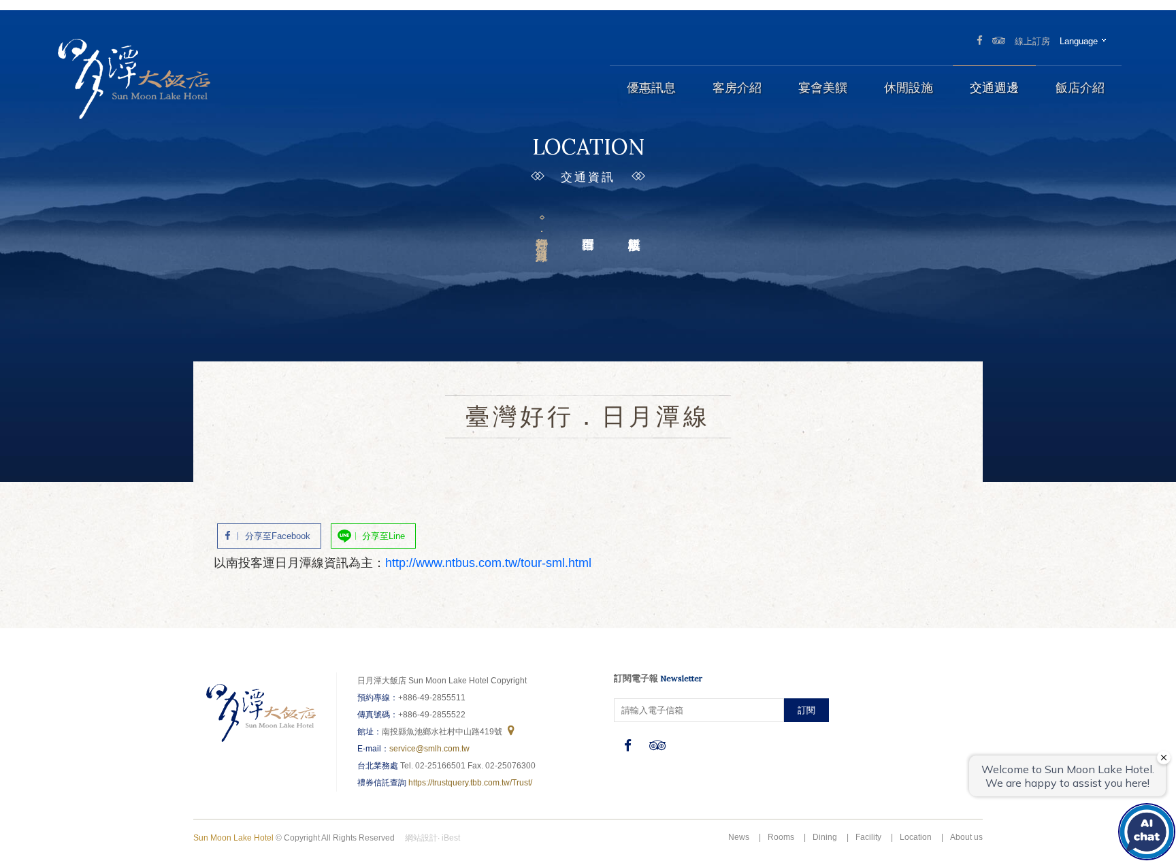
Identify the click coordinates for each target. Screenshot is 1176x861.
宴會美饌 (822, 88)
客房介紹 (737, 88)
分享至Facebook (277, 536)
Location (916, 837)
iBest (451, 838)
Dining (825, 837)
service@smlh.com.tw (429, 748)
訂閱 (806, 710)
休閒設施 (908, 88)
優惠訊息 (651, 88)
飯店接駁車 (634, 222)
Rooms (781, 837)
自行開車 (588, 222)
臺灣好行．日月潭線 (542, 235)
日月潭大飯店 (133, 78)
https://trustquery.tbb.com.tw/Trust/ (470, 782)
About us (966, 837)
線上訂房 (1032, 41)
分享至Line (383, 536)
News (738, 837)
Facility (868, 837)
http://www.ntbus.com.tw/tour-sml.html (488, 563)
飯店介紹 (1080, 88)
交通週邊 (994, 88)
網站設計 (421, 838)
